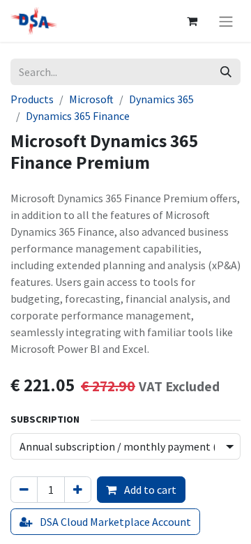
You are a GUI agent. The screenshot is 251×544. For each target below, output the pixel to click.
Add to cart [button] (149, 490)
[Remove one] (24, 489)
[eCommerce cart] (192, 21)
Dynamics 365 (161, 99)
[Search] (226, 72)
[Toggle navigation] (226, 21)
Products (32, 99)
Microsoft (91, 99)
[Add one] (77, 489)
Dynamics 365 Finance (78, 116)
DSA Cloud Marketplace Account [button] (114, 522)
